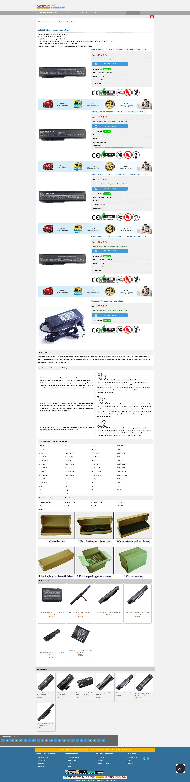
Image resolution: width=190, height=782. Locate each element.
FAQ (69, 763)
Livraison (100, 760)
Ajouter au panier (110, 64)
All (3, 740)
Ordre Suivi (85, 13)
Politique (41, 763)
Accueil (41, 22)
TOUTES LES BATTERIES (48, 13)
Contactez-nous (100, 13)
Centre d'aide (133, 13)
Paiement (101, 757)
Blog (69, 766)
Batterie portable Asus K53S (124, 693)
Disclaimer (41, 766)
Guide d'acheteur (73, 757)
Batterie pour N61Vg (58, 41)
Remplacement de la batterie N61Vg (122, 380)
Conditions (41, 760)
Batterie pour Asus (51, 22)
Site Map (130, 763)
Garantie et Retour (103, 763)
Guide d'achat (71, 13)
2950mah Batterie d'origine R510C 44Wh (109, 612)
